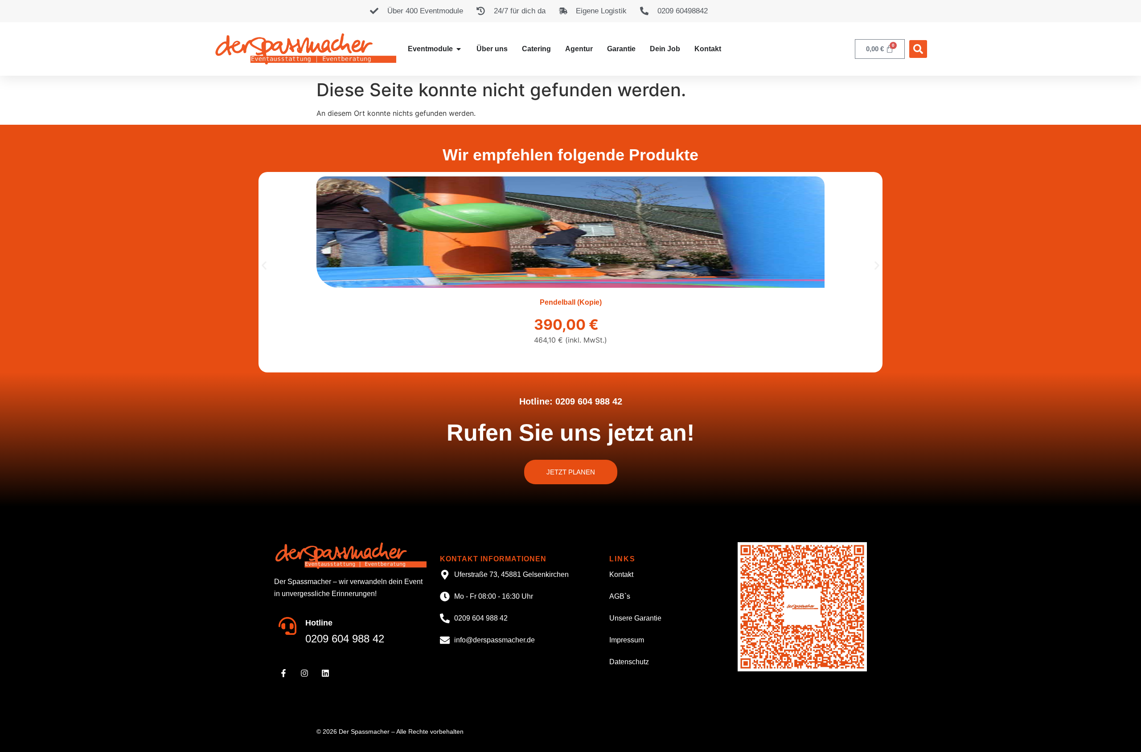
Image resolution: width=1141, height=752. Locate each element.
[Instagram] (304, 673)
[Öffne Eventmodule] (458, 49)
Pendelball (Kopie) (571, 302)
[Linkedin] (325, 673)
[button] (918, 49)
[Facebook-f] (283, 673)
